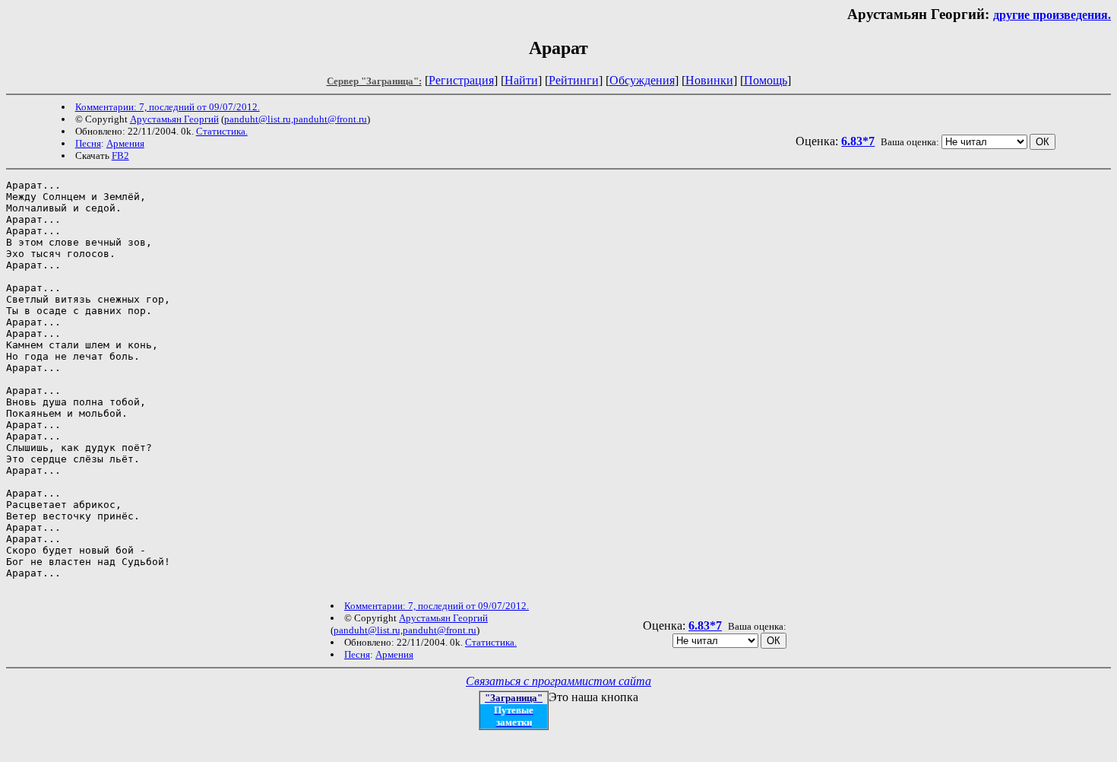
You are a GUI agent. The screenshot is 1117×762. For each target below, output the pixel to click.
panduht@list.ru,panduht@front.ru (295, 119)
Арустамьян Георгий (174, 119)
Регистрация (461, 80)
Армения (125, 143)
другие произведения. (1052, 14)
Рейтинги (574, 80)
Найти (521, 80)
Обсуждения (642, 80)
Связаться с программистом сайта (558, 681)
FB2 (120, 155)
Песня (88, 143)
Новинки (709, 80)
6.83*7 (858, 141)
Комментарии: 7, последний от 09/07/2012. (167, 107)
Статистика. (222, 131)
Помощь (765, 80)
